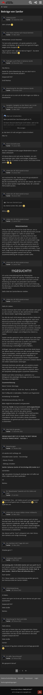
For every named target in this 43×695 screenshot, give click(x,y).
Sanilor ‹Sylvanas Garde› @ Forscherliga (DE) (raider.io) (20, 467)
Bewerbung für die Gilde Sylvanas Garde (20, 88)
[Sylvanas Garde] (9, 3)
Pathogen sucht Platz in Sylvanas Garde (19, 61)
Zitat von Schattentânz (14, 116)
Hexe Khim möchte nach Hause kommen (19, 33)
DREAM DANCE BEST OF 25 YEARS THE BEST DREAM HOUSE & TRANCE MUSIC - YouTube (19, 437)
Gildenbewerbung (12, 588)
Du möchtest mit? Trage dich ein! (17, 543)
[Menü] (40, 3)
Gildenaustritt (11, 18)
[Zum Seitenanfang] (40, 692)
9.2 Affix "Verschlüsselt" (14, 656)
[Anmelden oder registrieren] (35, 2)
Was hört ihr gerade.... (13, 429)
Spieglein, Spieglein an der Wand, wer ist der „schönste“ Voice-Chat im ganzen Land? (21, 106)
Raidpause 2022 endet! (14, 558)
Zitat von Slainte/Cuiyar (14, 202)
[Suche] (30, 3)
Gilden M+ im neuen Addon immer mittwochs (21, 512)
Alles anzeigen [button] (21, 128)
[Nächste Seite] (26, 670)
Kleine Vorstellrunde (13, 144)
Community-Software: (21, 689)
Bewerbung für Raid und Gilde (16, 619)
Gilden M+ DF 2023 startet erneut (17, 171)
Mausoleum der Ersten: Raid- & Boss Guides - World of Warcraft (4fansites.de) (20, 570)
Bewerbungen (11, 446)
